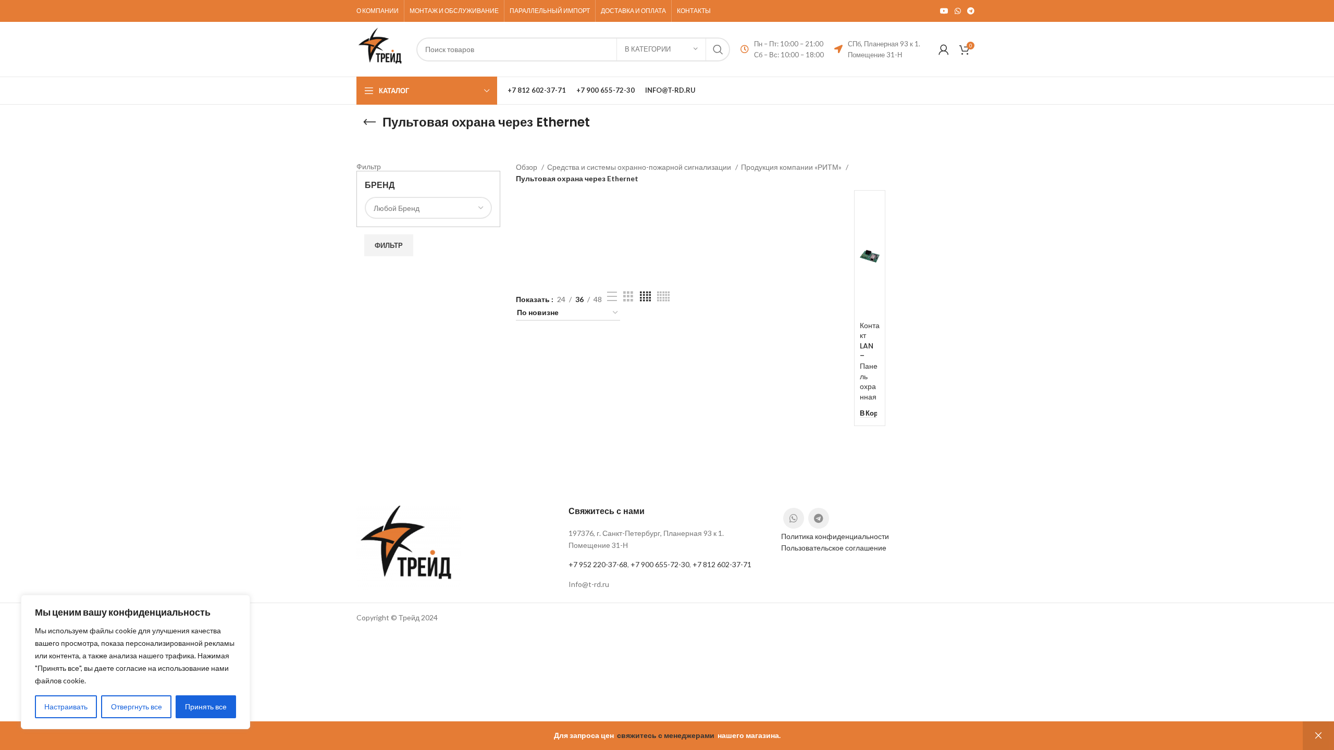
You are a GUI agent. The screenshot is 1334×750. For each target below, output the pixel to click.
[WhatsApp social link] (958, 11)
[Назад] (369, 122)
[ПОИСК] (718, 49)
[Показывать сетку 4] (645, 296)
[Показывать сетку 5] (663, 296)
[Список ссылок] (667, 584)
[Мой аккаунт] (943, 49)
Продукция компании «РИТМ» (792, 166)
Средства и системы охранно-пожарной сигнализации (640, 166)
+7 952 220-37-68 (598, 564)
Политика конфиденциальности (835, 536)
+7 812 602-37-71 (722, 564)
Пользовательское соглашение (833, 547)
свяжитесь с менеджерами (665, 735)
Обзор (527, 166)
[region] (135, 662)
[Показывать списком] (612, 296)
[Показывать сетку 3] (628, 296)
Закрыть (1318, 735)
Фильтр (389, 245)
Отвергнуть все (136, 706)
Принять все (206, 706)
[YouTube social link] (944, 11)
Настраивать (66, 706)
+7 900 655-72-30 (660, 564)
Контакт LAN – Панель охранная (870, 361)
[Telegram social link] (971, 11)
